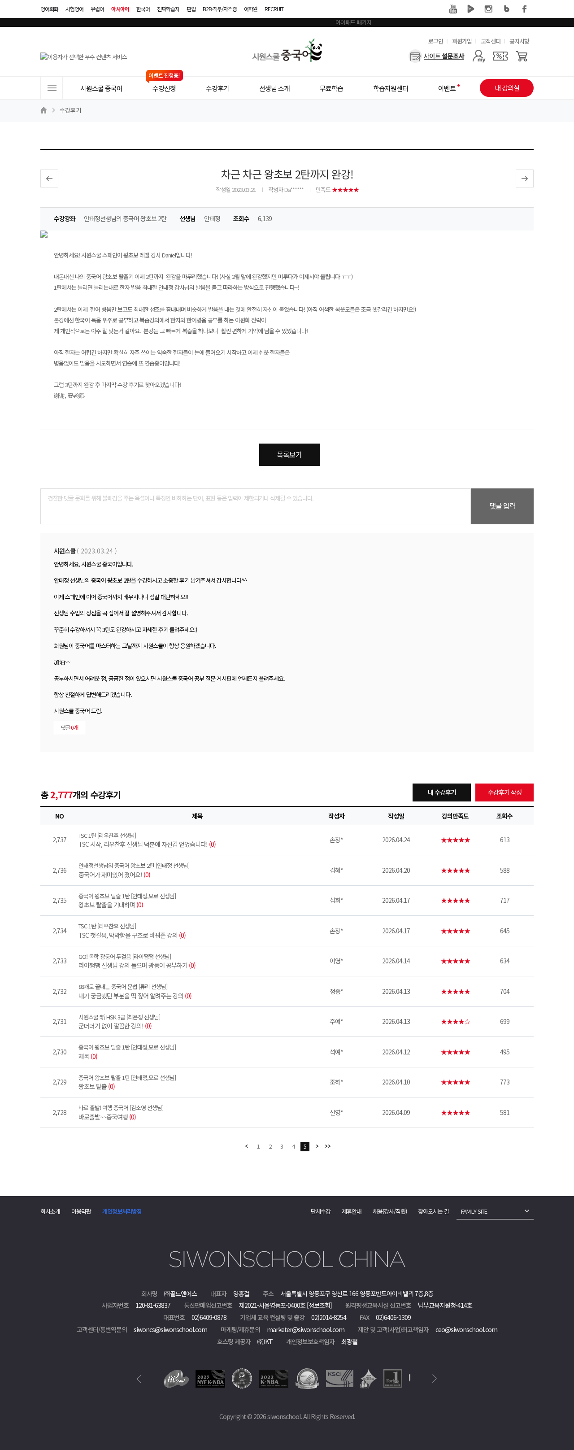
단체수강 (320, 1211)
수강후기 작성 (505, 792)
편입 (191, 9)
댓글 (69, 727)
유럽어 (97, 9)
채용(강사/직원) (390, 1211)
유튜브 (453, 9)
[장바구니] (521, 56)
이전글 (49, 178)
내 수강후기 (442, 792)
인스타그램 (489, 9)
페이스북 (525, 9)
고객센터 (490, 41)
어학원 (250, 9)
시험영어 (74, 9)
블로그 (507, 9)
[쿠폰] (500, 56)
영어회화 (49, 9)
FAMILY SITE (474, 1211)
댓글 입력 (502, 505)
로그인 (435, 41)
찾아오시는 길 (433, 1211)
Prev (139, 1378)
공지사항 (519, 41)
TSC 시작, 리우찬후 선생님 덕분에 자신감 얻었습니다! (147, 840)
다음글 (525, 178)
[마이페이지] (478, 56)
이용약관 (81, 1211)
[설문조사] (437, 56)
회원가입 (462, 41)
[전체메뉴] (51, 88)
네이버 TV (471, 9)
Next (434, 1378)
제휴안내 (351, 1211)
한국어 (143, 9)
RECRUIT (274, 9)
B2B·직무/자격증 (220, 9)
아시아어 (120, 9)
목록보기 (289, 454)
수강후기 (70, 110)
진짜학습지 (168, 9)
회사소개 (50, 1211)
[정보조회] (319, 1305)
